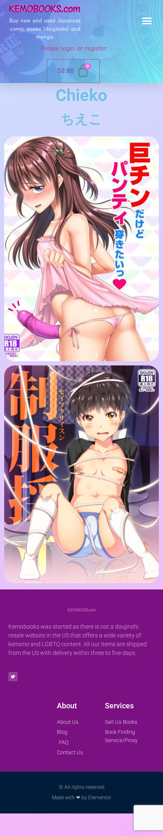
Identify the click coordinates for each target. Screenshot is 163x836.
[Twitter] (13, 676)
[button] (147, 21)
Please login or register (74, 48)
